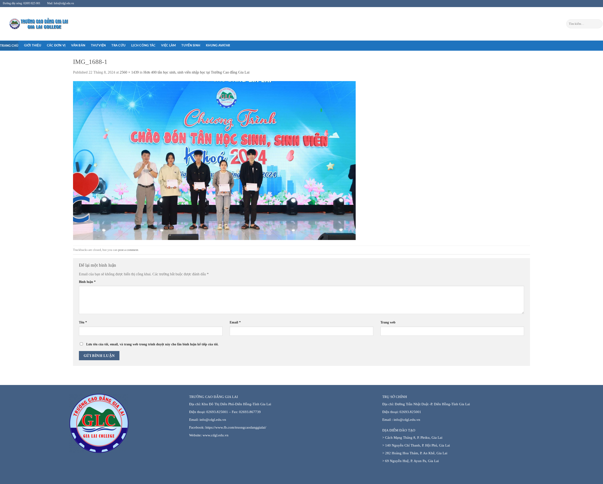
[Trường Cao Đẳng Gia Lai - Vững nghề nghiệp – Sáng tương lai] (29, 24)
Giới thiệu (32, 45)
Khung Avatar (218, 45)
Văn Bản (78, 45)
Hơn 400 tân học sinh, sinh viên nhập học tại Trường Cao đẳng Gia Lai (196, 72)
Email (235, 322)
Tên (83, 322)
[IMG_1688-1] (214, 160)
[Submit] (598, 24)
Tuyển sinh (190, 45)
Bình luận (87, 282)
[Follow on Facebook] (583, 3)
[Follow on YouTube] (596, 3)
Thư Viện (98, 45)
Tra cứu (118, 45)
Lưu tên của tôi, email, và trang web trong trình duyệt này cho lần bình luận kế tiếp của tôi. (152, 344)
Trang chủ (9, 45)
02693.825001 (410, 412)
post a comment (128, 250)
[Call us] (592, 3)
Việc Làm (168, 45)
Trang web (387, 322)
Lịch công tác (143, 45)
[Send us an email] (587, 3)
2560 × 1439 (129, 72)
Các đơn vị (56, 45)
